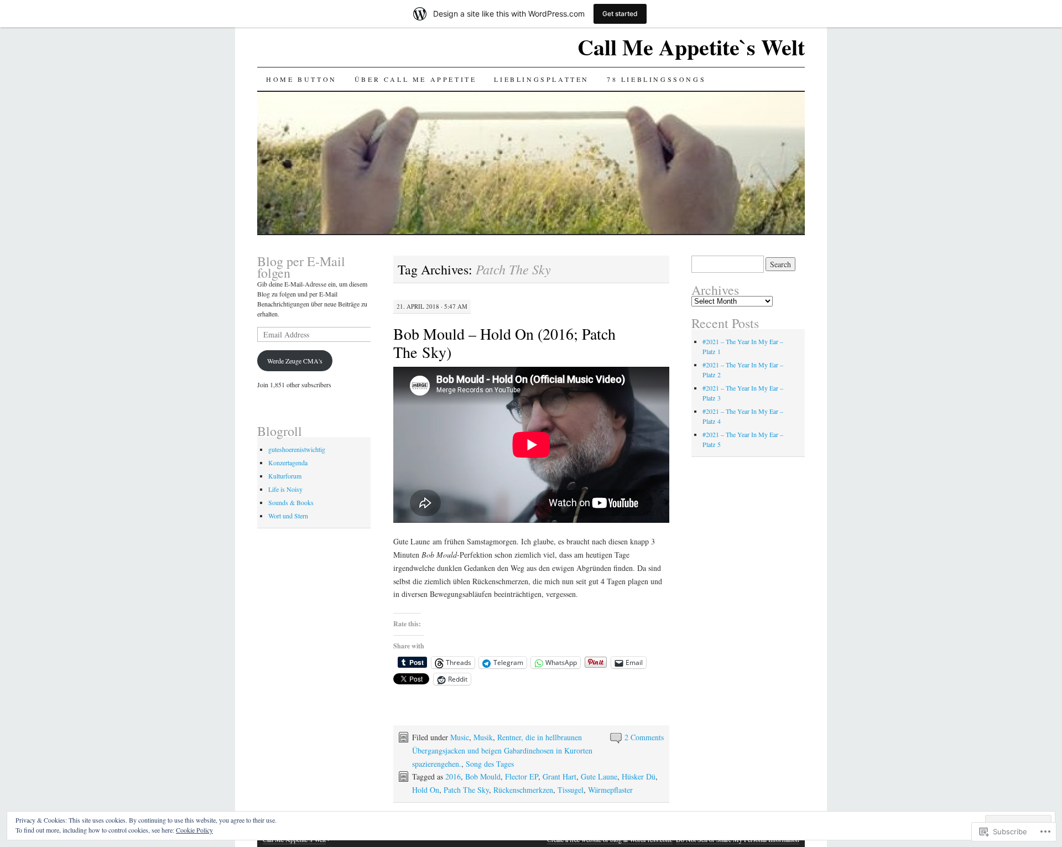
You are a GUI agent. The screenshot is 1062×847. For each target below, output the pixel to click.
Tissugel (571, 789)
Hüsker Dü (638, 776)
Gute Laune (599, 776)
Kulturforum (284, 475)
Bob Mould (483, 776)
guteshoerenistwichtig (296, 449)
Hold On (425, 789)
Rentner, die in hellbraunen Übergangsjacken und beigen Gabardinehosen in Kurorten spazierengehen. (502, 750)
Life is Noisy (285, 489)
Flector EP (521, 776)
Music (459, 737)
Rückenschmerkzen (523, 789)
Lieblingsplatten (541, 79)
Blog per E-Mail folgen (301, 267)
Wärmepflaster (610, 789)
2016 (453, 776)
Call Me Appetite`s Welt (691, 46)
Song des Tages (490, 763)
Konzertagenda (288, 462)
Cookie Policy (194, 829)
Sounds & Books (291, 502)
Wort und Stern (288, 515)
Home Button (301, 79)
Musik (483, 737)
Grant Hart (559, 776)
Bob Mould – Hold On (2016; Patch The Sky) (504, 342)
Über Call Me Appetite (416, 79)
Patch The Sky (466, 789)
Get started (620, 13)
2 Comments (644, 737)
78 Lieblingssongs (656, 79)
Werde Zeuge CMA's (294, 360)
